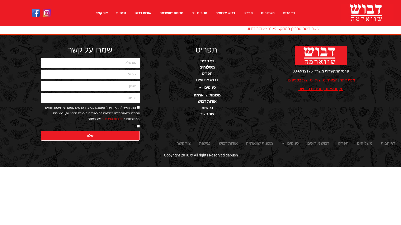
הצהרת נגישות (326, 80)
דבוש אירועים (225, 13)
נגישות (121, 13)
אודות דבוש (143, 13)
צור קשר (102, 13)
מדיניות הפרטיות (112, 119)
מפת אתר (347, 80)
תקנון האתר (334, 89)
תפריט (248, 13)
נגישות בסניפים (300, 80)
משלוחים (268, 13)
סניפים (202, 13)
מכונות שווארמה (171, 13)
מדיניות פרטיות (310, 89)
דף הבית (289, 13)
